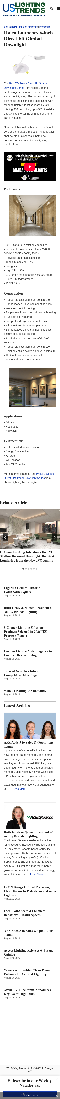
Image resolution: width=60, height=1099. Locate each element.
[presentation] (30, 529)
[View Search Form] (52, 8)
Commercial (11, 27)
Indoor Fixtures (28, 27)
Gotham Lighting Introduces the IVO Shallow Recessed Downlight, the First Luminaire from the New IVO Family (27, 556)
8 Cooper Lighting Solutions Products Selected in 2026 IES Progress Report (25, 632)
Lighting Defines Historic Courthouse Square (22, 590)
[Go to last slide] (5, 537)
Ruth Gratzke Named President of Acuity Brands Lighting (28, 610)
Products (45, 27)
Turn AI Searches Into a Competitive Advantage (22, 673)
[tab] (23, 569)
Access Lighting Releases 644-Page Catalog (28, 952)
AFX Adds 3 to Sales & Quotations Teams (29, 744)
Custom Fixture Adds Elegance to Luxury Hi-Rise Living (28, 653)
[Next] (54, 537)
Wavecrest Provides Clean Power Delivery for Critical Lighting (27, 972)
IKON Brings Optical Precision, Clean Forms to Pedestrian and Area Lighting (30, 891)
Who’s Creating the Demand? (25, 691)
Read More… (20, 789)
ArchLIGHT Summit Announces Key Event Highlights (27, 992)
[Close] (57, 1079)
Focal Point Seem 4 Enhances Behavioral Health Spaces (25, 913)
